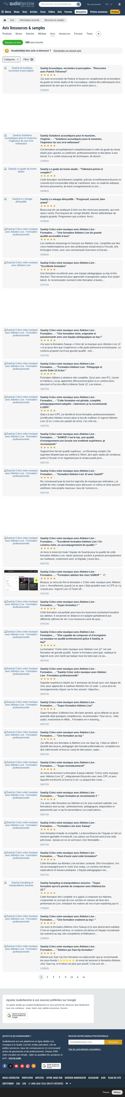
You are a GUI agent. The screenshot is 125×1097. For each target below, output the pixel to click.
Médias (42, 33)
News (19, 33)
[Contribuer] (98, 33)
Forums (78, 33)
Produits (7, 33)
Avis (12, 20)
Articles (30, 33)
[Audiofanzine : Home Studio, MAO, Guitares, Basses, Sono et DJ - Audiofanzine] (19, 4)
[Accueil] (5, 20)
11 (71, 977)
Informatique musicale (29, 20)
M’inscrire (113, 1042)
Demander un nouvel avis (67, 50)
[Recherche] (78, 4)
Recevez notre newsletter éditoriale (88, 1036)
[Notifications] (119, 4)
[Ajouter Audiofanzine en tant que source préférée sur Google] (17, 1015)
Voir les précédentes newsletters (84, 1049)
